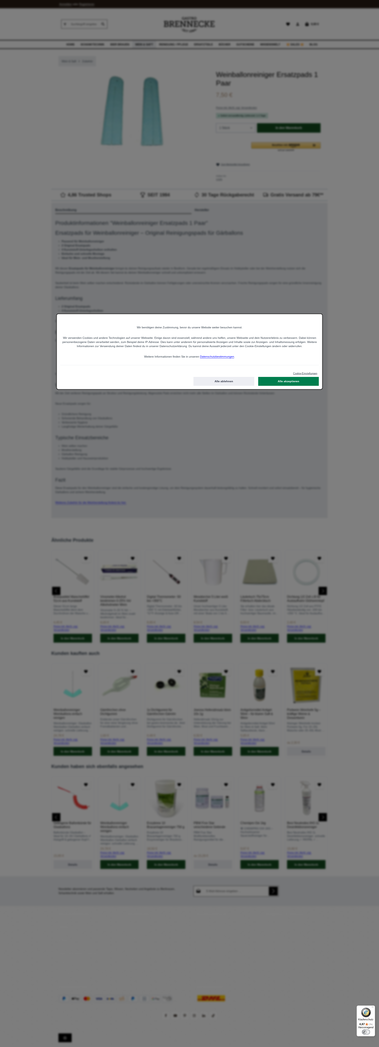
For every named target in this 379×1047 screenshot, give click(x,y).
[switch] (366, 1032)
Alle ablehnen (224, 381)
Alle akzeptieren (288, 381)
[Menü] (372, 1008)
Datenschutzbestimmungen (217, 356)
